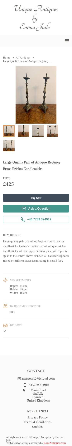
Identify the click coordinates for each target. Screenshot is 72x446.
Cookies (37, 426)
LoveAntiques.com (55, 443)
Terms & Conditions (37, 422)
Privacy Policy (37, 417)
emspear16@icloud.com (38, 378)
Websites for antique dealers (23, 443)
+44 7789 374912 (39, 219)
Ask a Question (39, 208)
